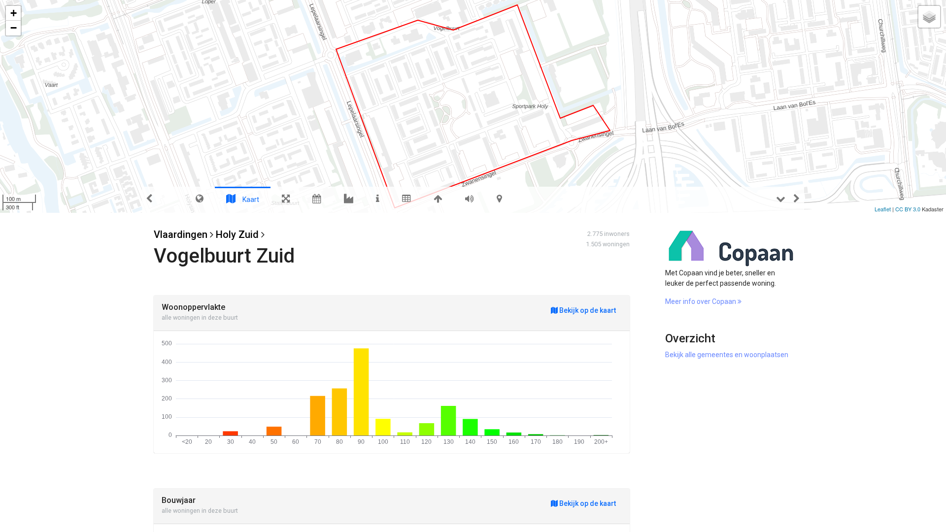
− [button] (13, 28)
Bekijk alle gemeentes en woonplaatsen (726, 355)
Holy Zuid (237, 234)
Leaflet (883, 209)
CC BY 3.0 (907, 209)
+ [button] (13, 13)
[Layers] (929, 17)
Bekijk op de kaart (587, 310)
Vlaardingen (180, 234)
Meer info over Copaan (701, 301)
